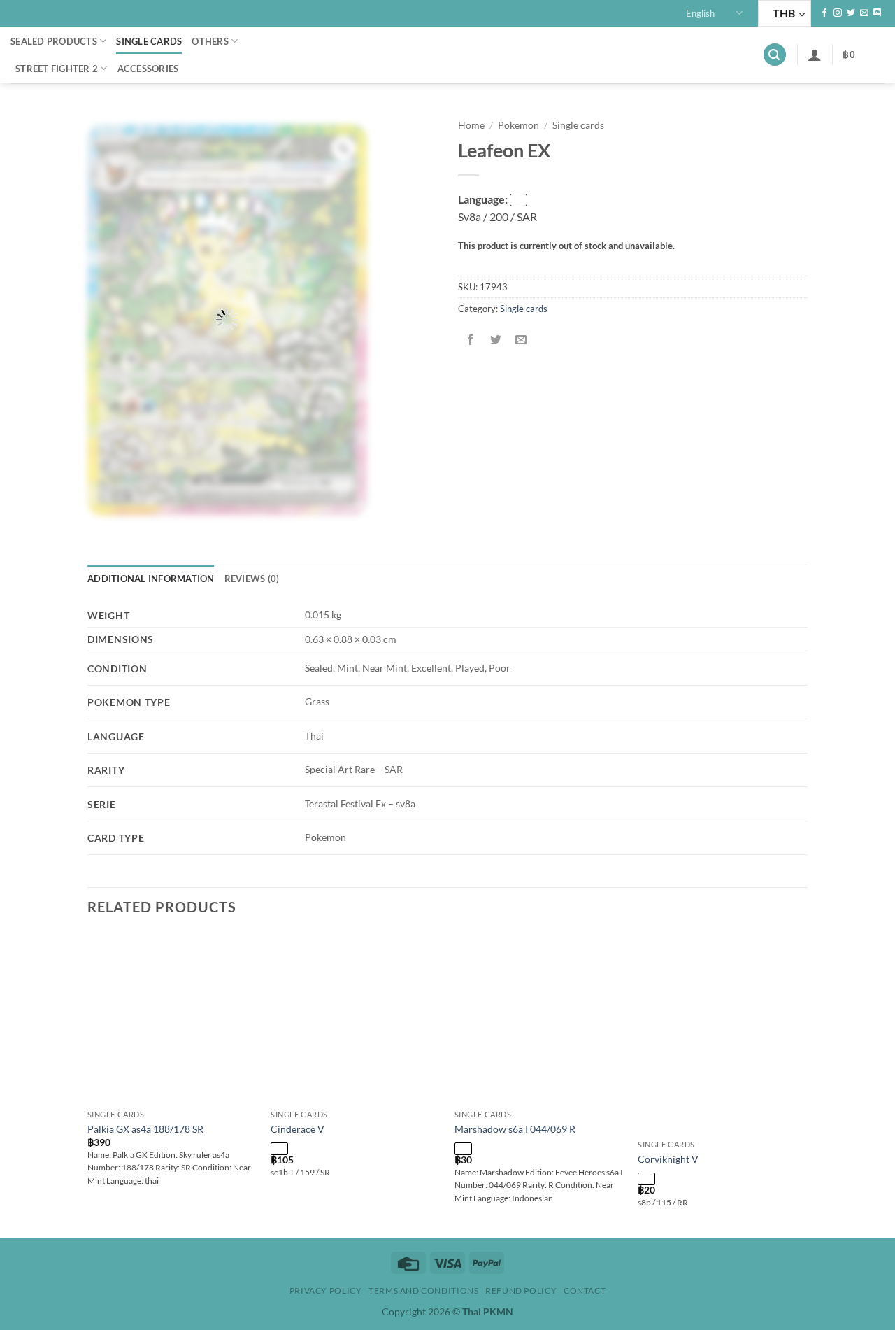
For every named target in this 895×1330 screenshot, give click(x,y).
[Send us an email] (864, 13)
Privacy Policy (325, 1290)
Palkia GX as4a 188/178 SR (145, 1129)
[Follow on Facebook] (824, 13)
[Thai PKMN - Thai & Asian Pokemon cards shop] (447, 54)
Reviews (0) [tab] (252, 578)
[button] (775, 54)
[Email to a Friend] (521, 339)
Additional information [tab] (151, 578)
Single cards (149, 41)
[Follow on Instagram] (837, 13)
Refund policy (521, 1290)
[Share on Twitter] (496, 339)
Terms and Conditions (423, 1290)
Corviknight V (668, 1159)
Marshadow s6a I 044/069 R (514, 1129)
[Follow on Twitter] (851, 13)
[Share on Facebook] (470, 339)
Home (471, 125)
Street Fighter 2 (56, 68)
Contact (585, 1290)
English (700, 13)
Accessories (148, 68)
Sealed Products (53, 41)
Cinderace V (297, 1129)
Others (210, 41)
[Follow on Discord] (877, 13)
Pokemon (518, 125)
